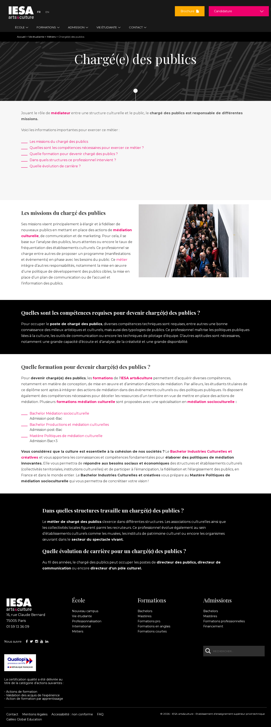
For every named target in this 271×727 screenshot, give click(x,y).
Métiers (51, 36)
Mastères (144, 616)
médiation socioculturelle (211, 402)
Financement (213, 626)
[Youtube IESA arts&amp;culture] (41, 641)
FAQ (100, 714)
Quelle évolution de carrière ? (55, 166)
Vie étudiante (36, 36)
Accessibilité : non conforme (72, 714)
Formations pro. (149, 621)
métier (121, 260)
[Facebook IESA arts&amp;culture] (27, 641)
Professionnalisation (86, 621)
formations (103, 378)
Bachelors (145, 611)
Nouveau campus (85, 611)
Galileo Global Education (24, 719)
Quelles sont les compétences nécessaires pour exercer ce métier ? (87, 148)
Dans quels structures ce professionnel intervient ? (73, 160)
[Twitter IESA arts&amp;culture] (31, 641)
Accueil (21, 36)
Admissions (217, 600)
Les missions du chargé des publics (59, 142)
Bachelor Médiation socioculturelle (59, 413)
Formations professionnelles (224, 621)
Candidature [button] (223, 11)
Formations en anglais (154, 626)
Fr (39, 12)
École (78, 600)
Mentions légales (34, 714)
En (47, 12)
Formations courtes (152, 631)
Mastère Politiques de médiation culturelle (66, 436)
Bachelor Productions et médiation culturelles (69, 425)
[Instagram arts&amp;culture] (36, 641)
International (81, 626)
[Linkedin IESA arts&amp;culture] (46, 641)
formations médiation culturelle (86, 402)
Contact (12, 714)
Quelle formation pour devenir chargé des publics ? (74, 154)
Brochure (188, 11)
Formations (152, 600)
